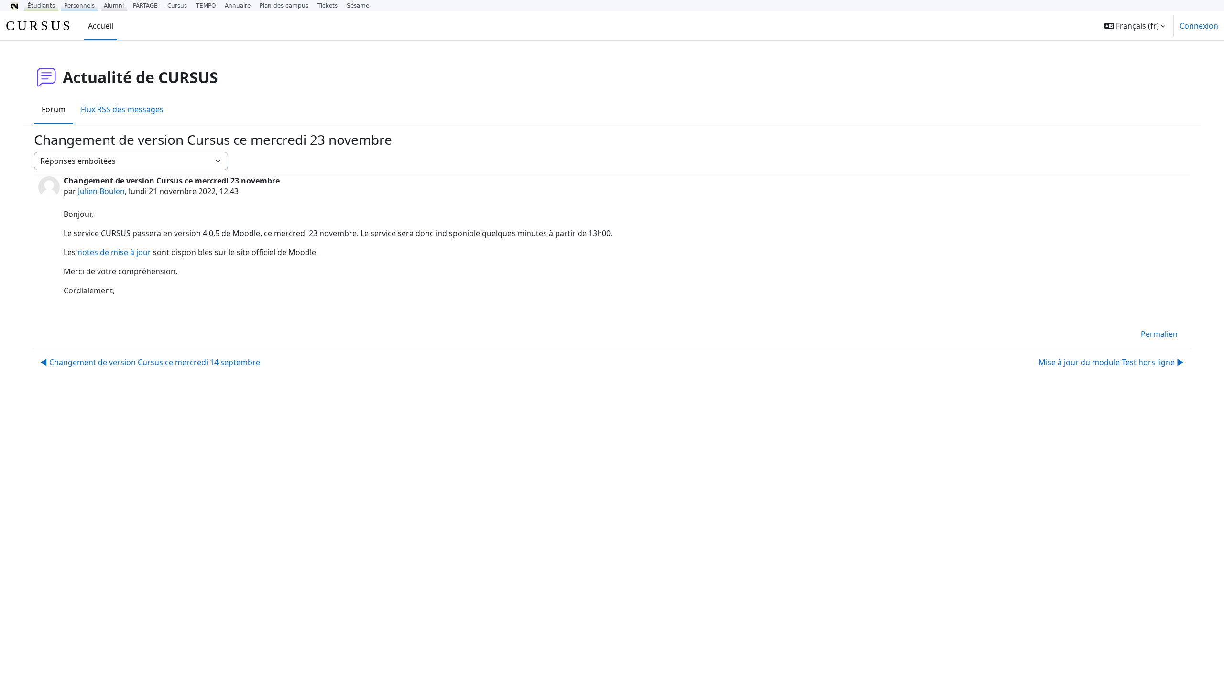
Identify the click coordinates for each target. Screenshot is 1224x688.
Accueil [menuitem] (100, 26)
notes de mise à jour (114, 252)
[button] (1134, 25)
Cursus (177, 5)
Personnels (79, 5)
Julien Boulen (101, 191)
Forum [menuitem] (54, 109)
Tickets (327, 5)
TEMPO (206, 5)
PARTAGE (145, 5)
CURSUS (39, 25)
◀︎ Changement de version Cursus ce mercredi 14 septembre (150, 362)
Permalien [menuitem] (1159, 334)
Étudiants (41, 5)
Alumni (114, 5)
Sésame (358, 5)
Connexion (1199, 26)
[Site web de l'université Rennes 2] (14, 5)
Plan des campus (284, 5)
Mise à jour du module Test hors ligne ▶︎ (1111, 362)
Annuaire (238, 5)
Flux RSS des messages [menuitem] (122, 109)
